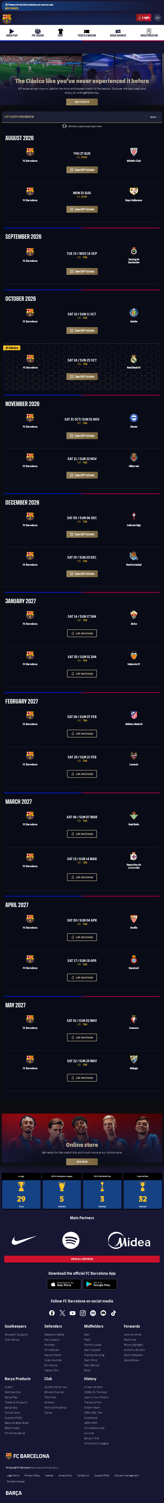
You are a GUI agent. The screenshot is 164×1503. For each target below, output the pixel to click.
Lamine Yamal (132, 1334)
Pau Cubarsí (52, 1339)
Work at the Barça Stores (55, 1410)
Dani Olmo (90, 1360)
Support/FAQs (13, 1417)
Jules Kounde (53, 1360)
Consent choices (16, 1481)
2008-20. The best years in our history (96, 1394)
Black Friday (12, 1428)
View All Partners (82, 1259)
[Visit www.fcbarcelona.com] (7, 19)
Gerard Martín (53, 1355)
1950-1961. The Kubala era (93, 1415)
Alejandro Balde (54, 1334)
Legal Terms (13, 1475)
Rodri (87, 1370)
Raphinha (130, 1339)
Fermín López (92, 1344)
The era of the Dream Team (92, 1405)
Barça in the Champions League (96, 1440)
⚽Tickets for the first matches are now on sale (29, 6)
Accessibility (65, 1475)
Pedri (87, 1339)
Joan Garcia (12, 1339)
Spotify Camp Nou (55, 1387)
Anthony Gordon (134, 1350)
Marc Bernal (91, 1365)
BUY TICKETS (82, 101)
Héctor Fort (51, 1370)
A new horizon (93, 1387)
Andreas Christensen (51, 1347)
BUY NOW (82, 1161)
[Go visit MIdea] (128, 1240)
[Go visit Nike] (24, 1240)
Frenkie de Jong (94, 1355)
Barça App (11, 1407)
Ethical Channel (54, 1392)
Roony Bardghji (133, 1344)
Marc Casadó (92, 1350)
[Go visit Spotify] (70, 1240)
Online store (12, 1412)
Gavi (86, 1334)
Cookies (49, 1475)
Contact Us (83, 1475)
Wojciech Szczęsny (16, 1334)
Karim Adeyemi (133, 1355)
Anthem (49, 1402)
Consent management (127, 1475)
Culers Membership (13, 1389)
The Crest (50, 1397)
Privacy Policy (32, 1475)
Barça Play (11, 1397)
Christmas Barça (15, 1433)
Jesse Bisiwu (132, 1360)
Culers (143, 17)
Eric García (50, 1365)
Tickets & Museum (16, 1402)
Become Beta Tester (17, 1422)
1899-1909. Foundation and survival (94, 1428)
